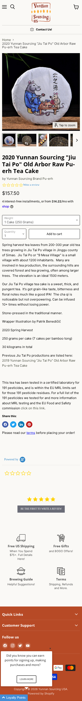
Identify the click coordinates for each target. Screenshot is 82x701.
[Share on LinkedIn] (21, 424)
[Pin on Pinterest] (29, 424)
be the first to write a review (41, 508)
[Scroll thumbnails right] (76, 140)
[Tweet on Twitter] (13, 424)
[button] (31, 697)
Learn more (26, 679)
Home (6, 40)
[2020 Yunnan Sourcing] (9, 140)
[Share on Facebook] (5, 424)
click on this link (33, 408)
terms (30, 433)
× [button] (50, 648)
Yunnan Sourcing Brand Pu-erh (30, 179)
